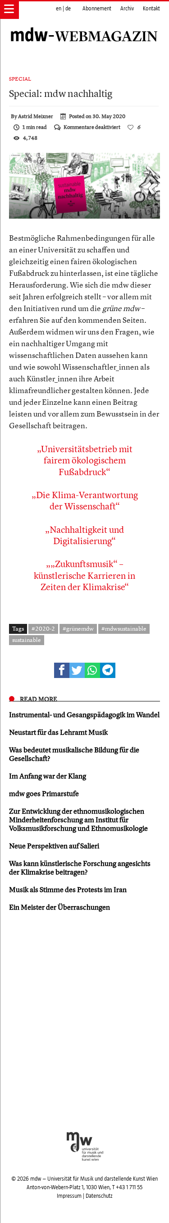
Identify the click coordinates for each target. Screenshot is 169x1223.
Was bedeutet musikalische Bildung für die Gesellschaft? (74, 754)
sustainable (26, 640)
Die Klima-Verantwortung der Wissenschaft (87, 500)
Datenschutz (99, 1196)
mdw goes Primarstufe (44, 793)
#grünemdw (78, 628)
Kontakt (151, 8)
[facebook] (61, 670)
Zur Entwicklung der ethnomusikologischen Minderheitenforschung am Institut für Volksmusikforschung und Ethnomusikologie (78, 819)
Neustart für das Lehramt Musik (58, 732)
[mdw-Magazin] (84, 25)
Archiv (127, 8)
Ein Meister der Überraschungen (59, 907)
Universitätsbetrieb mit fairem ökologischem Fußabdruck (86, 460)
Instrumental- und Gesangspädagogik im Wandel (84, 714)
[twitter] (77, 670)
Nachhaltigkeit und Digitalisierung (87, 535)
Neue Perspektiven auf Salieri (54, 846)
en (58, 8)
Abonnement (96, 8)
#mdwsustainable (123, 628)
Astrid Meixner (35, 116)
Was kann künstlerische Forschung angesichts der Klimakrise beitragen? (80, 867)
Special (20, 79)
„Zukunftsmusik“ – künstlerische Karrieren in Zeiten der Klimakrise (84, 575)
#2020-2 (43, 628)
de (68, 8)
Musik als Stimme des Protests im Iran (68, 889)
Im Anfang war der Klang (47, 776)
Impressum (69, 1196)
